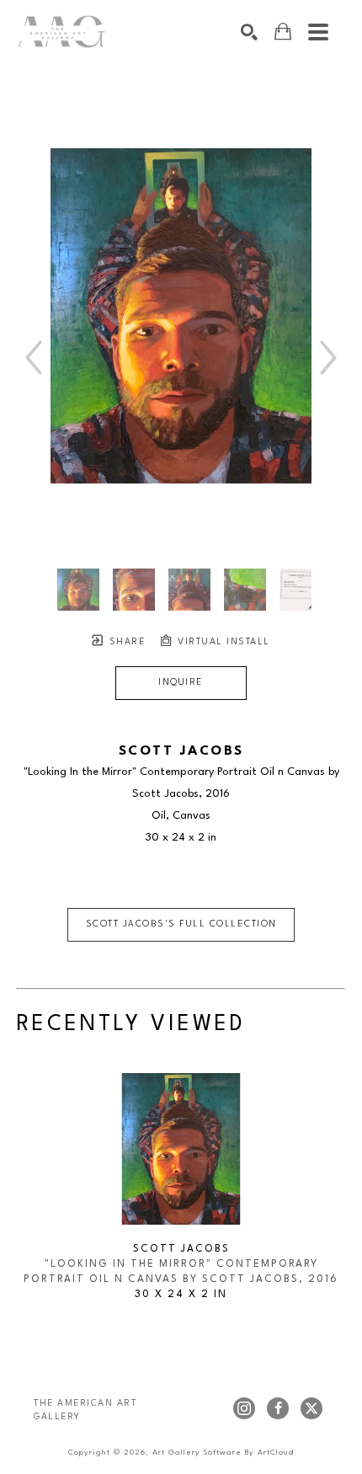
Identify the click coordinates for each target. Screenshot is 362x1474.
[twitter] (311, 1408)
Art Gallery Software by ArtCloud (223, 1452)
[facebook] (278, 1408)
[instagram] (244, 1408)
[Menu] (318, 32)
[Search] (249, 32)
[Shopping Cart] (282, 31)
